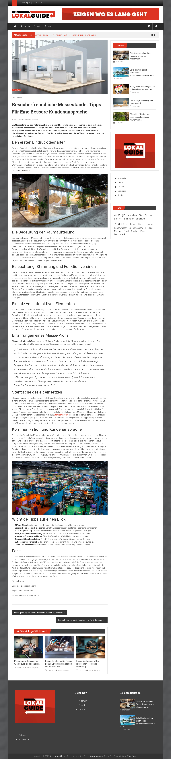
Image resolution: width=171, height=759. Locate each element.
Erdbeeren (129, 218)
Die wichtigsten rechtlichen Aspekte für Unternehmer (81, 620)
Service (48, 26)
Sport (126, 231)
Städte (134, 231)
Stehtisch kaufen (61, 415)
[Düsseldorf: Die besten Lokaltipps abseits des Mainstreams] (121, 116)
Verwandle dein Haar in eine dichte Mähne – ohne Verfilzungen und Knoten (65, 35)
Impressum (24, 739)
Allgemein (25, 26)
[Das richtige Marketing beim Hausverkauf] (121, 102)
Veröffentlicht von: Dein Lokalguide (26, 120)
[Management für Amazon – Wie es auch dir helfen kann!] (28, 647)
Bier (141, 215)
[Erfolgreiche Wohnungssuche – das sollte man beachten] (121, 88)
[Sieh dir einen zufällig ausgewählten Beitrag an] (156, 26)
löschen (150, 224)
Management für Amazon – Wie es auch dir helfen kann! (27, 662)
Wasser (143, 231)
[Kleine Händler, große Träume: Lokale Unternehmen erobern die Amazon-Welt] (59, 647)
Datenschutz (24, 735)
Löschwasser (120, 228)
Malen (150, 228)
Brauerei (118, 218)
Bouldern (149, 215)
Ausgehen (132, 215)
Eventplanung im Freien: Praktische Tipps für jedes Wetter (40, 613)
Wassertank (119, 234)
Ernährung (140, 218)
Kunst (141, 224)
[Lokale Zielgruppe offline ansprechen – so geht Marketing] (90, 647)
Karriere (121, 187)
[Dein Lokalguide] (15, 26)
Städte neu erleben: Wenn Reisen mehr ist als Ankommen (141, 56)
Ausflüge (119, 215)
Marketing (16, 90)
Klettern (132, 224)
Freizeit (37, 26)
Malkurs (117, 231)
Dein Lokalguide (32, 667)
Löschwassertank (137, 228)
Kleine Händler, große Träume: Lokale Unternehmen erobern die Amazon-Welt (59, 664)
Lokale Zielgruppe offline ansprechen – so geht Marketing (87, 664)
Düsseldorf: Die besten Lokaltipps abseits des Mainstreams (139, 117)
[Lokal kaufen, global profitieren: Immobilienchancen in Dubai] (121, 72)
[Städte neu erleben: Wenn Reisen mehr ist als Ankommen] (121, 55)
